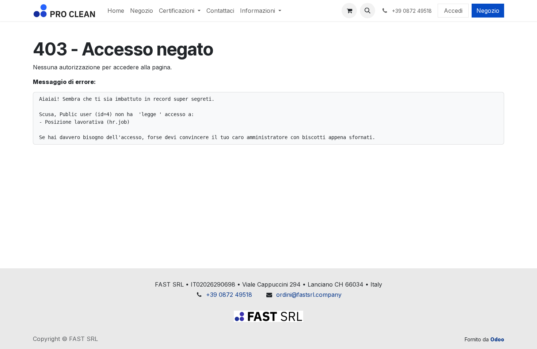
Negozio (487, 10)
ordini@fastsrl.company (309, 294)
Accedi (453, 10)
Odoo (497, 339)
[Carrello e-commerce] (349, 10)
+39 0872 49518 (229, 294)
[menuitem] (115, 10)
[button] (367, 10)
